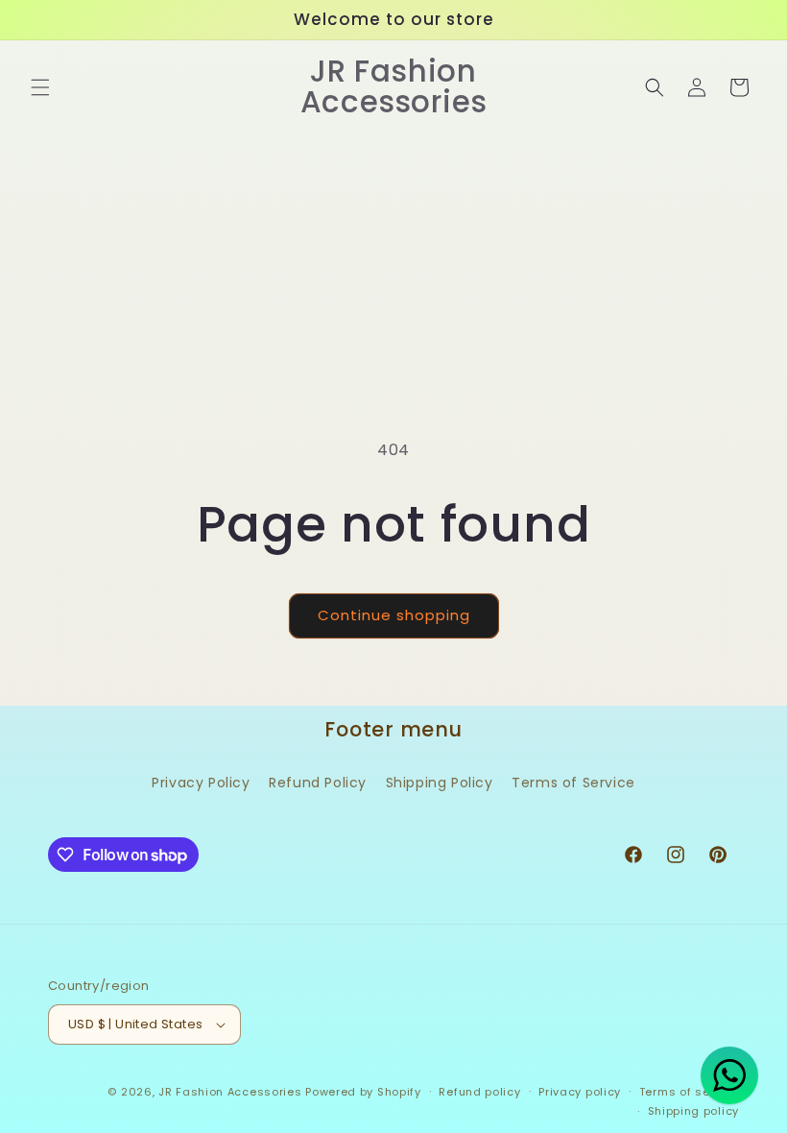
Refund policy (479, 1091)
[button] (40, 87)
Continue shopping (394, 615)
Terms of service (689, 1091)
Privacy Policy (201, 782)
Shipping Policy (439, 782)
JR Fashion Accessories (229, 1091)
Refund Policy (318, 782)
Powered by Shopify (363, 1091)
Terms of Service (573, 782)
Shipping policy (694, 1111)
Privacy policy (579, 1091)
